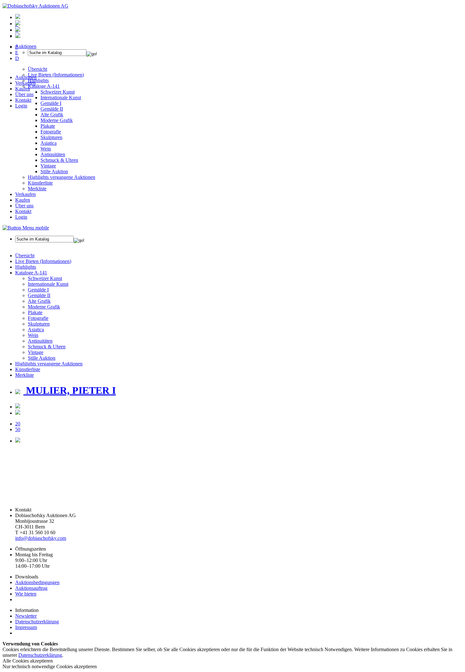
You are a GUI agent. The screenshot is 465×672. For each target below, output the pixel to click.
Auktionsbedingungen (37, 582)
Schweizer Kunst (45, 278)
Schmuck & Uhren (59, 160)
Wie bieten (25, 593)
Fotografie (50, 131)
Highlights (25, 267)
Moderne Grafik (56, 120)
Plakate (47, 126)
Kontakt (23, 100)
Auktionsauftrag (31, 588)
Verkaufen (25, 83)
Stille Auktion (54, 171)
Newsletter (26, 616)
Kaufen (22, 88)
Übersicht (24, 255)
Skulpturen (51, 137)
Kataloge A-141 (31, 272)
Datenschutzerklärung (37, 621)
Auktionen (25, 77)
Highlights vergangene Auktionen (61, 177)
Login (21, 105)
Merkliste (37, 188)
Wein (45, 148)
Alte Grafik (51, 114)
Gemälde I (38, 289)
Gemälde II (51, 109)
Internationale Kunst (48, 284)
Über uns (24, 94)
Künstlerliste (40, 183)
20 (17, 423)
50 (17, 429)
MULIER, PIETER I (69, 390)
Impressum (26, 627)
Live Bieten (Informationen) (43, 261)
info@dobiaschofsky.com (40, 538)
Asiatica (48, 143)
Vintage (48, 165)
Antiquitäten (52, 154)
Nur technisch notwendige (50, 666)
